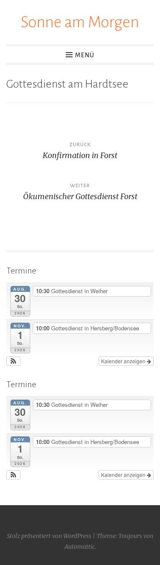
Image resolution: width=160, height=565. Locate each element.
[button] (13, 361)
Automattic (79, 546)
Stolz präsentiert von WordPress (49, 536)
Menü (84, 55)
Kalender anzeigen (124, 361)
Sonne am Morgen (80, 22)
